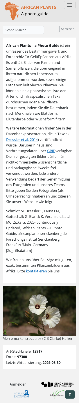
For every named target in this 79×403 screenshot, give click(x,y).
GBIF (51, 150)
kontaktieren (36, 271)
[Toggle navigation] (69, 5)
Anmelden (18, 384)
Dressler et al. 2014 (22, 139)
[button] (70, 394)
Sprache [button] (66, 29)
